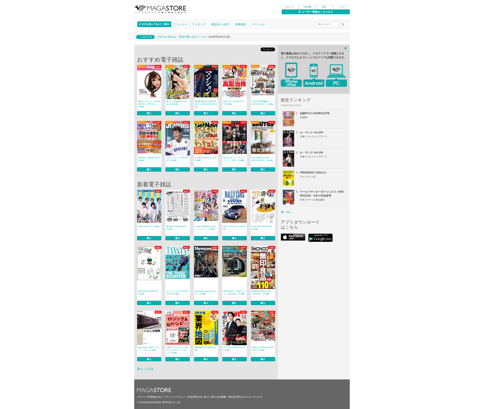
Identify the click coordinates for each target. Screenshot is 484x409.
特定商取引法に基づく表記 (201, 397)
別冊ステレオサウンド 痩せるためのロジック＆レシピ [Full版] (177, 350)
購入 (149, 113)
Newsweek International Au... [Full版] (205, 292)
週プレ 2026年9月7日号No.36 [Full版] (176, 102)
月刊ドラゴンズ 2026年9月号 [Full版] (177, 159)
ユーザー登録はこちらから (317, 11)
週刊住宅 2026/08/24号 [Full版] (176, 227)
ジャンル (179, 24)
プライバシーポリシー (175, 397)
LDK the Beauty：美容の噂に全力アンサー (182, 36)
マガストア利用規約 (147, 397)
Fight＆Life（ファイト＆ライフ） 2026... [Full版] (233, 159)
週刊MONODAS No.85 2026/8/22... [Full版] (261, 292)
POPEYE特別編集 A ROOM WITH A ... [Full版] (262, 102)
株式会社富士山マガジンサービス (245, 397)
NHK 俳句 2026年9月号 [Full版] (262, 227)
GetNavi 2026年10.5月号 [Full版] (206, 159)
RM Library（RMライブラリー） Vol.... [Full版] (149, 348)
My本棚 (307, 6)
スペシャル (258, 24)
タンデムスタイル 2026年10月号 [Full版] (177, 292)
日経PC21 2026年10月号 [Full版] (149, 159)
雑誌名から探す (220, 24)
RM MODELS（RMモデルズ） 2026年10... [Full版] (234, 292)
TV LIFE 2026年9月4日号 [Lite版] (234, 348)
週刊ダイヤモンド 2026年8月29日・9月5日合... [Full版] (149, 104)
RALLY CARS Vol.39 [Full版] (234, 227)
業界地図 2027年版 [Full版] (205, 348)
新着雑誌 (240, 24)
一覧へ (287, 212)
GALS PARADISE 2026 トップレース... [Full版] (205, 227)
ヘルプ (341, 6)
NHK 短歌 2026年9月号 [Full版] (148, 292)
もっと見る (147, 368)
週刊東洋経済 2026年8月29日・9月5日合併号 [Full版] (206, 104)
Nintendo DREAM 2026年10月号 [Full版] (263, 348)
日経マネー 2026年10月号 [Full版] (233, 102)
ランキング (199, 24)
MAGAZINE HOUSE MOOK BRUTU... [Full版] (262, 159)
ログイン (290, 6)
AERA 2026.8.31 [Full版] (148, 226)
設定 (324, 6)
